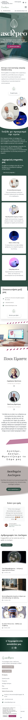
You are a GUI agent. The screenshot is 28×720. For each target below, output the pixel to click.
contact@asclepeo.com (21, 10)
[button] (2, 517)
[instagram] (25, 2)
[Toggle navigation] (25, 7)
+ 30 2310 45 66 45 (6, 10)
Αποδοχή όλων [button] (12, 716)
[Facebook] (23, 2)
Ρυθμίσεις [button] (5, 716)
